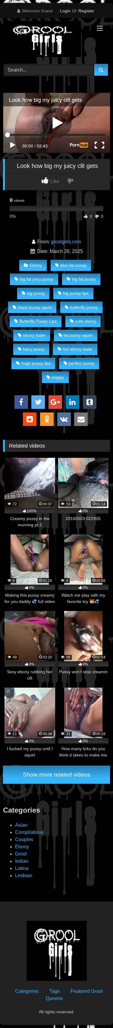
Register (86, 10)
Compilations (29, 832)
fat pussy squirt (78, 335)
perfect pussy (81, 363)
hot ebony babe (78, 349)
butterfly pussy (84, 307)
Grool (21, 853)
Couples (24, 839)
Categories (27, 991)
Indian (21, 861)
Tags (54, 991)
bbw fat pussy (73, 265)
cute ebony (85, 321)
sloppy (58, 377)
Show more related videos (56, 774)
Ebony (36, 265)
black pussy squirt (35, 307)
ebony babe (34, 335)
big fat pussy (84, 279)
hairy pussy (34, 349)
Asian (21, 825)
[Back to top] (94, 1010)
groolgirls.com (66, 241)
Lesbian (23, 875)
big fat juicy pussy (36, 279)
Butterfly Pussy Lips (38, 321)
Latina (21, 868)
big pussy (36, 293)
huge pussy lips (36, 363)
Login (65, 10)
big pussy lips (76, 293)
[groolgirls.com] (46, 40)
